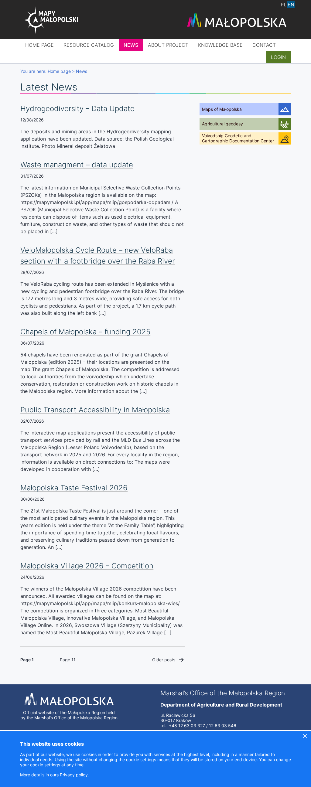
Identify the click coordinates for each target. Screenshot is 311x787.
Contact (264, 45)
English (291, 4)
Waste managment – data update (76, 164)
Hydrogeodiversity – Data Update (77, 108)
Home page (39, 45)
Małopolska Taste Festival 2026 (74, 487)
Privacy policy (74, 774)
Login (278, 57)
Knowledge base (220, 45)
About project (168, 45)
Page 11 (68, 659)
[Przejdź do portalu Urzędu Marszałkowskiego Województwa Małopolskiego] (236, 20)
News (131, 45)
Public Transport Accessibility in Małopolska (95, 409)
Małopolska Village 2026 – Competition (86, 565)
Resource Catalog (88, 45)
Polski (283, 4)
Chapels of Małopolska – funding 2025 (85, 331)
